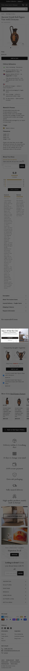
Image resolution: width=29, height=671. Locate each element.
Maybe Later (10, 340)
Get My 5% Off (10, 337)
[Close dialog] (27, 329)
